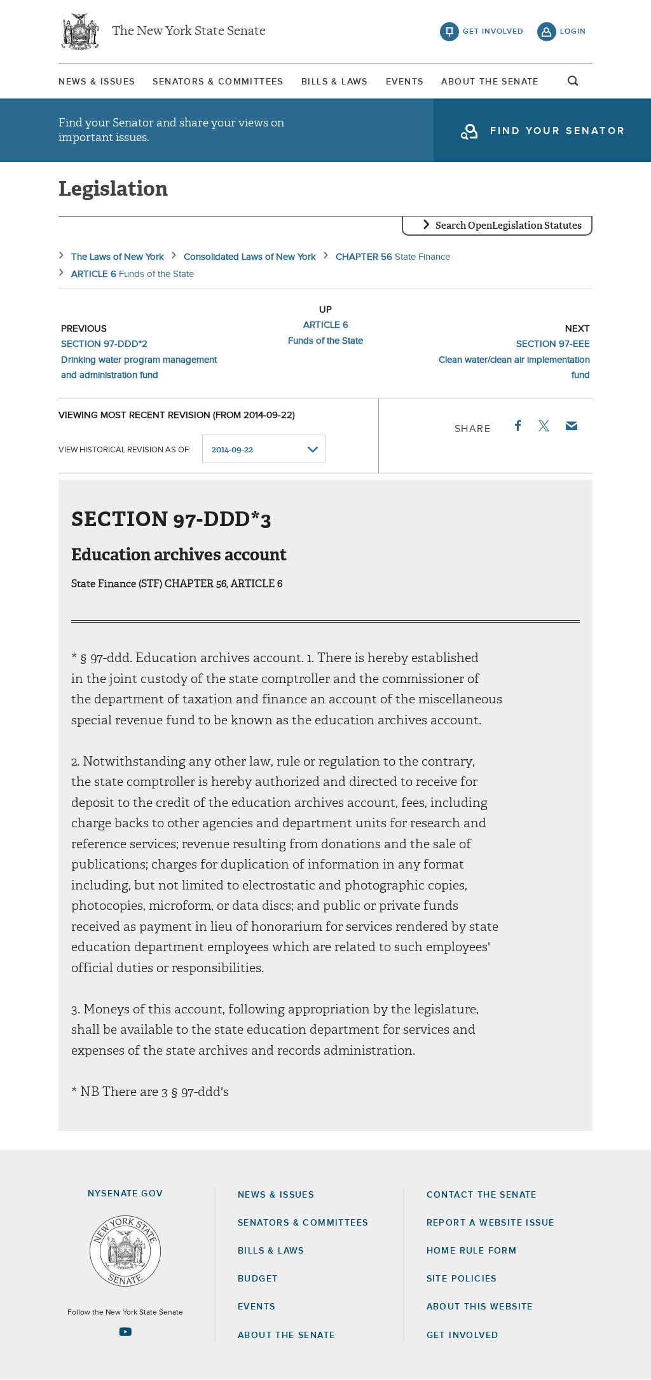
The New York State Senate (189, 31)
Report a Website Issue (491, 1223)
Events (404, 82)
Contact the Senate (482, 1195)
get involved (493, 32)
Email (571, 425)
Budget (258, 1279)
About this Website (480, 1306)
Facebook (517, 425)
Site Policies (462, 1279)
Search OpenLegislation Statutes (508, 225)
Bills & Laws (334, 82)
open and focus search (573, 84)
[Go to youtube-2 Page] (125, 1331)
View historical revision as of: (124, 450)
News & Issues (96, 82)
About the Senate (286, 1335)
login (573, 32)
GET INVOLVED (463, 1335)
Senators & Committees (218, 82)
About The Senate (489, 82)
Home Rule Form (472, 1251)
